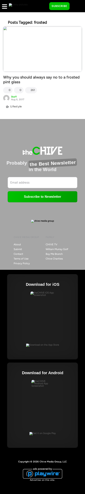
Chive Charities (54, 258)
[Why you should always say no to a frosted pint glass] (42, 49)
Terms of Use (21, 258)
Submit (18, 249)
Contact (18, 253)
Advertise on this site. (42, 480)
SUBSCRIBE (59, 6)
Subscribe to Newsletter (42, 196)
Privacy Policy (22, 263)
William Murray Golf (57, 249)
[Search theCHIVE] (43, 6)
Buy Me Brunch (54, 253)
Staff (14, 96)
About (17, 244)
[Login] (76, 6)
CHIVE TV (51, 244)
